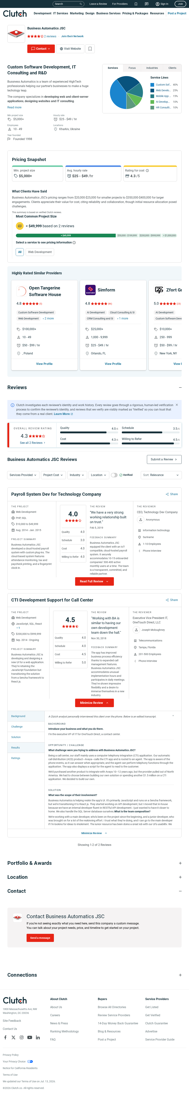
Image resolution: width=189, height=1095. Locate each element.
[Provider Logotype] (16, 34)
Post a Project (177, 13)
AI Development (163, 101)
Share (174, 494)
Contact (41, 48)
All (19, 252)
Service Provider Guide (159, 1039)
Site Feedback (12, 1021)
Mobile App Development (163, 96)
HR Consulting (163, 107)
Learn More (62, 414)
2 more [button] (49, 318)
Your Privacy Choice (14, 1061)
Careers (55, 1015)
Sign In (164, 3)
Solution (16, 737)
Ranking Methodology (64, 1031)
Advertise (151, 1031)
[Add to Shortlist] (90, 49)
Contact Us (10, 1029)
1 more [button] (123, 318)
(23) (179, 304)
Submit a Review (162, 459)
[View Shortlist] (136, 4)
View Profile (44, 364)
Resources (157, 13)
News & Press (59, 1023)
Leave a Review (98, 3)
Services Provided (21, 475)
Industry (75, 475)
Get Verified (152, 1015)
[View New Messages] (146, 4)
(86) (110, 304)
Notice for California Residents (20, 1068)
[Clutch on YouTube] (29, 1037)
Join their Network (72, 36)
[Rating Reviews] (35, 36)
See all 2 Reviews (31, 443)
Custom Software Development (163, 84)
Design (89, 13)
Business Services (108, 13)
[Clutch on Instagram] (21, 1037)
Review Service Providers (114, 1015)
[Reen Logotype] (21, 291)
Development (42, 13)
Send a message (40, 937)
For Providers (120, 3)
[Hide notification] (177, 405)
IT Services (60, 13)
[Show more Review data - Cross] (173, 716)
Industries (152, 67)
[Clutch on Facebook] (5, 1037)
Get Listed (151, 1007)
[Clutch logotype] (15, 13)
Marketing (77, 13)
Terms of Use (10, 1074)
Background (18, 716)
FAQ (53, 1039)
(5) (40, 304)
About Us (56, 1007)
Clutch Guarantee (156, 1023)
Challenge (17, 726)
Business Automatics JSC (46, 28)
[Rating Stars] (30, 304)
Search (59, 3)
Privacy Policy (11, 1054)
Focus (132, 67)
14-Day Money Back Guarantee (118, 1023)
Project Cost (51, 475)
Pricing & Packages (135, 13)
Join (180, 3)
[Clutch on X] (13, 1037)
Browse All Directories (112, 1007)
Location (96, 475)
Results (15, 747)
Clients (172, 67)
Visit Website (72, 48)
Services (113, 67)
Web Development (163, 90)
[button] (23, 475)
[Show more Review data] (94, 581)
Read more (14, 107)
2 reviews (50, 36)
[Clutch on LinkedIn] (37, 1037)
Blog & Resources (109, 1031)
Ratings (15, 758)
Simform (106, 290)
